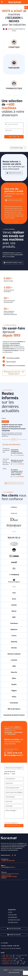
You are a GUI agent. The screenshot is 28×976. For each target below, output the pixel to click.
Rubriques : (9, 130)
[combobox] (14, 127)
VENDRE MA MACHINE (14, 200)
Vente (13, 773)
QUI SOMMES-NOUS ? (16, 373)
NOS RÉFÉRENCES (12, 917)
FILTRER (13, 137)
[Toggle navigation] (2, 2)
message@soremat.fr (8, 867)
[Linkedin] (12, 855)
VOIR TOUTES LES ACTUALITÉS (14, 483)
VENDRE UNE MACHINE (15, 934)
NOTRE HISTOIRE (12, 915)
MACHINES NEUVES (13, 922)
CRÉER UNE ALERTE (14, 173)
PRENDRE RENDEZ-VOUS (13, 263)
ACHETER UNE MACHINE (14, 928)
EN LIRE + (14, 439)
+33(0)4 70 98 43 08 (8, 860)
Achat (7, 773)
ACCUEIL (10, 912)
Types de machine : (13, 124)
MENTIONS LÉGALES (14, 972)
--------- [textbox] (7, 126)
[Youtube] (15, 855)
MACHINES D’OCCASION (14, 920)
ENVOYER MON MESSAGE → (14, 825)
